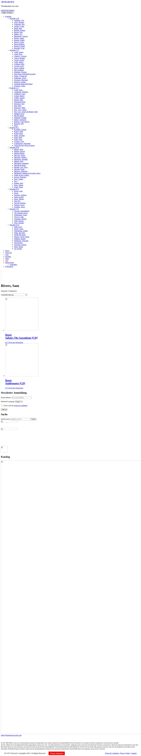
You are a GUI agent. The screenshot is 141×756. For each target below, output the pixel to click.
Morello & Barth (20, 165)
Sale (6, 261)
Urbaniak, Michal (20, 219)
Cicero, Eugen (19, 60)
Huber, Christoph (20, 120)
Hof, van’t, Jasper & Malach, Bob (26, 112)
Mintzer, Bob (18, 161)
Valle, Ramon (19, 221)
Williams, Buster (20, 239)
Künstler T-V (14, 209)
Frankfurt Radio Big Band (23, 84)
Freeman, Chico (19, 86)
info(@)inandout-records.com (11, 735)
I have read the (15, 406)
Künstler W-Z (14, 225)
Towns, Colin (19, 217)
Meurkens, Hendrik (21, 159)
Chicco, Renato (19, 58)
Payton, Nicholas (20, 177)
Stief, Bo (17, 201)
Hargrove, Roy (19, 104)
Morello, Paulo (19, 169)
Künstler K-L (14, 128)
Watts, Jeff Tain (19, 233)
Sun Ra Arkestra (20, 203)
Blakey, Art (18, 34)
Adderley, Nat (19, 20)
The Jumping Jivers (21, 213)
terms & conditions (20, 406)
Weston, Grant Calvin (21, 237)
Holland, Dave (19, 114)
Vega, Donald (19, 223)
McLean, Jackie (19, 155)
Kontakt (8, 257)
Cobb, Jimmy (18, 62)
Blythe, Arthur (19, 38)
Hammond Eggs (19, 102)
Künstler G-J (14, 88)
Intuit (16, 126)
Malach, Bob (18, 149)
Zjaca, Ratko (18, 247)
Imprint (134, 753)
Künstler (8, 16)
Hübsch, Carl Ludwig (21, 122)
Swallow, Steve (19, 207)
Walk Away (18, 227)
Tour (7, 255)
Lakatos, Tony (19, 141)
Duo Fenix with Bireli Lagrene (25, 74)
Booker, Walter (19, 40)
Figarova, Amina (20, 82)
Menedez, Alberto (20, 157)
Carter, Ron (18, 54)
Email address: (6, 397)
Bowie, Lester (19, 42)
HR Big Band (19, 116)
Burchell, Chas (19, 48)
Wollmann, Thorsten (21, 241)
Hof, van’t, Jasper (20, 110)
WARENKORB (7, 10)
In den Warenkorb (17, 342)
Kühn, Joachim (19, 135)
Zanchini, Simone (20, 245)
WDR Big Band (19, 235)
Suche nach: (5, 419)
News (7, 251)
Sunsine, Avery (19, 205)
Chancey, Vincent (20, 56)
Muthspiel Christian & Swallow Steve (27, 173)
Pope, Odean (18, 185)
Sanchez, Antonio (20, 195)
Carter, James (18, 52)
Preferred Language (8, 401)
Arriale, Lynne (19, 26)
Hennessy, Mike (19, 108)
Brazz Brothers (19, 44)
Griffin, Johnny (19, 98)
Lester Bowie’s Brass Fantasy (24, 145)
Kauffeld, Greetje (20, 130)
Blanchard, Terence (21, 36)
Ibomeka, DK (19, 124)
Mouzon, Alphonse (20, 171)
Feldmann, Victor (20, 78)
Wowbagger (18, 243)
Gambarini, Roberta (21, 92)
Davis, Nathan (19, 68)
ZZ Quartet (18, 249)
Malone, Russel (19, 151)
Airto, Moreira (19, 22)
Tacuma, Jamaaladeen (21, 211)
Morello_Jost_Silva (21, 167)
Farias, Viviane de (20, 76)
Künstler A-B (14, 18)
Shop (7, 259)
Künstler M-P (14, 147)
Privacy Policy (125, 753)
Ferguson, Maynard (21, 80)
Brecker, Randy (19, 46)
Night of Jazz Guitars (21, 175)
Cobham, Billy (19, 64)
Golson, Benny (19, 96)
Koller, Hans (18, 134)
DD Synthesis (19, 70)
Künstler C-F (14, 50)
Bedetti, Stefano (19, 30)
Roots (16, 193)
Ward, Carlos (18, 229)
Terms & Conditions (112, 753)
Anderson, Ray (19, 24)
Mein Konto (9, 263)
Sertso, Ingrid (18, 197)
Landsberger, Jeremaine (22, 143)
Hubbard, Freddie (20, 118)
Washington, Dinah (21, 231)
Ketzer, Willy (18, 132)
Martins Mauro (19, 153)
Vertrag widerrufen (56, 753)
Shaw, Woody (19, 199)
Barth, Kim (18, 28)
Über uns (8, 253)
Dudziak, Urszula (20, 72)
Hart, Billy (17, 106)
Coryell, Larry (19, 66)
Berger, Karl (18, 32)
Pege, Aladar (18, 179)
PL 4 (15, 181)
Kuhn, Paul (18, 139)
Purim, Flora (18, 187)
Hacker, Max (18, 100)
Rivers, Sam (18, 191)
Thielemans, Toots (20, 215)
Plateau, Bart (18, 183)
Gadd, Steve (18, 90)
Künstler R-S (14, 189)
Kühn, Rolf (18, 137)
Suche (34, 419)
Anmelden (13, 264)
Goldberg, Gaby (19, 94)
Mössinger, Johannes (21, 163)
